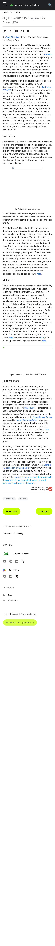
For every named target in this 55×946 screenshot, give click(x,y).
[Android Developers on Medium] (18, 561)
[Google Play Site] (6, 570)
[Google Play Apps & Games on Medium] (12, 576)
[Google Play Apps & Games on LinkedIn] (6, 576)
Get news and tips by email (20, 622)
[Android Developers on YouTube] (6, 561)
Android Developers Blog (27, 5)
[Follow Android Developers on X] (24, 561)
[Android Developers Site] (7, 553)
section (17, 477)
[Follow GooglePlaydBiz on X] (18, 576)
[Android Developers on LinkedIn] (12, 561)
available (48, 54)
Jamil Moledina (12, 37)
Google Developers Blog (13, 534)
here (39, 274)
